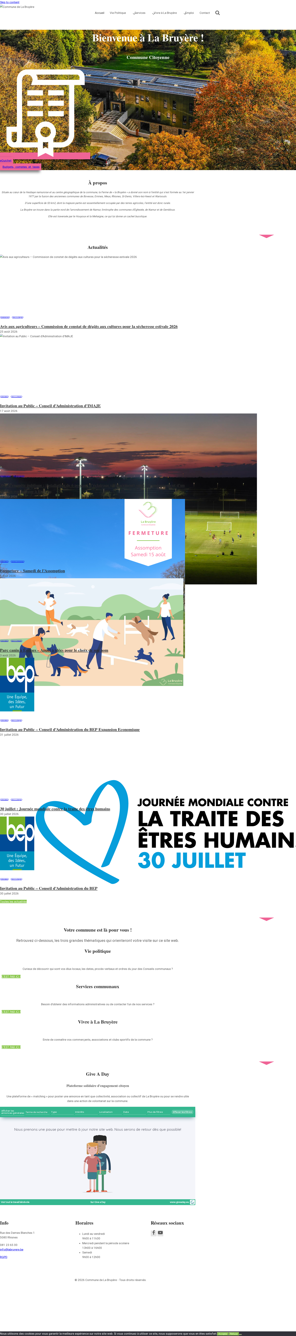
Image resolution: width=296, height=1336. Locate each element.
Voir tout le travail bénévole (15, 1202)
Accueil (99, 13)
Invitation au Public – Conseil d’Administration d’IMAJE (50, 406)
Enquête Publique (5, 476)
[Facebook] (154, 1233)
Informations (4, 396)
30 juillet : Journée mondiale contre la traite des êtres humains (55, 809)
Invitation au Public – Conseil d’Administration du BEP (48, 888)
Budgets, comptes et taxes (21, 167)
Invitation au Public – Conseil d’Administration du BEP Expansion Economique (70, 729)
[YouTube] (160, 1233)
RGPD (3, 1257)
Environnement (5, 317)
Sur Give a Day (98, 1202)
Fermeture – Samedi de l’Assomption (32, 570)
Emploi (189, 13)
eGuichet (5, 160)
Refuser (234, 1334)
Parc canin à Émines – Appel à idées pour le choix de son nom (54, 650)
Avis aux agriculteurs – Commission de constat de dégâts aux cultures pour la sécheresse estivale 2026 (89, 326)
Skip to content (9, 2)
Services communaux (17, 561)
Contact (205, 13)
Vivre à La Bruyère (18, 317)
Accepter (222, 1334)
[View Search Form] (217, 13)
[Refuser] (240, 1334)
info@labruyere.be (11, 1249)
